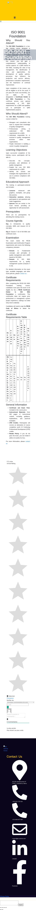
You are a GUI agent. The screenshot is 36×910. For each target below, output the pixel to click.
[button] (14, 17)
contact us (23, 273)
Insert (21, 905)
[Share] (4, 907)
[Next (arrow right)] (2, 909)
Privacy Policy (4, 896)
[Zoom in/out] (0, 907)
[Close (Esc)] (6, 907)
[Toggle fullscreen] (2, 907)
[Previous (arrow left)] (0, 909)
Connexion (10, 698)
